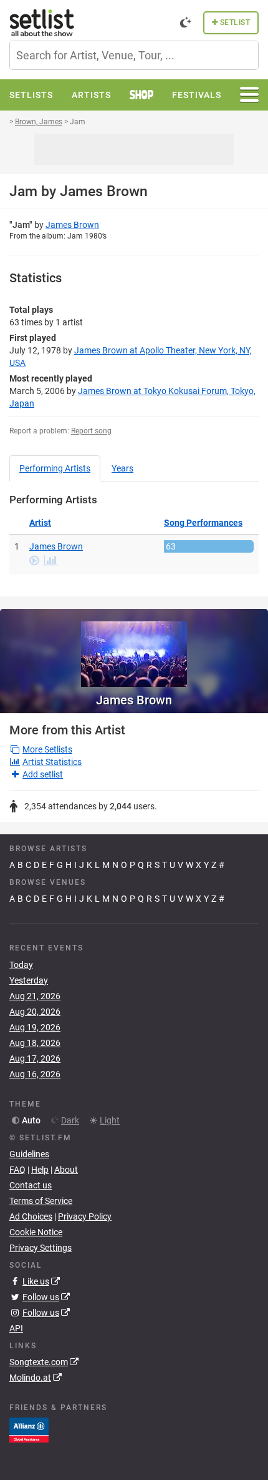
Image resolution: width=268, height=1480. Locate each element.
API (16, 1328)
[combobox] (134, 55)
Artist (40, 523)
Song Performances (203, 523)
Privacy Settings (40, 1248)
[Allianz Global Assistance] (29, 1429)
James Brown (72, 225)
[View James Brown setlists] (134, 648)
